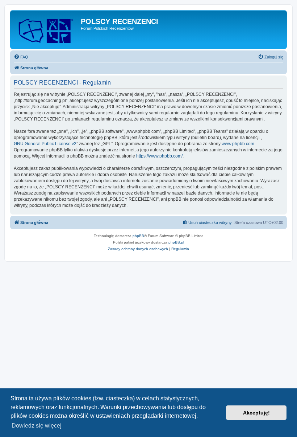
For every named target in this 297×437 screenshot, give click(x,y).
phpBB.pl (176, 242)
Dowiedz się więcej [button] (37, 425)
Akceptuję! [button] (256, 413)
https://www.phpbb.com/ (159, 156)
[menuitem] (21, 57)
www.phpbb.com (238, 143)
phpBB (138, 236)
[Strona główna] (46, 29)
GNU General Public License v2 (45, 143)
